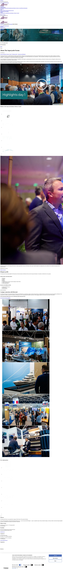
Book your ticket (2, 14)
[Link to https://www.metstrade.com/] (32, 504)
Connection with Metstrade (22, 54)
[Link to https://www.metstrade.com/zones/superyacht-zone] (32, 315)
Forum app (2, 2)
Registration (2, 6)
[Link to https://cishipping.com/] (32, 478)
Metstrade (1, 0)
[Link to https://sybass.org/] (32, 151)
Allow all (55, 555)
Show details (14, 568)
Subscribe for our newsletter (4, 11)
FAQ (6, 2)
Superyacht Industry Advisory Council (6, 54)
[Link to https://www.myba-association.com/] (32, 131)
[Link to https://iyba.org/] (32, 124)
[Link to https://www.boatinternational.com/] (32, 498)
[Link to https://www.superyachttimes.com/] (32, 511)
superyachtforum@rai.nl (3, 540)
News (1, 9)
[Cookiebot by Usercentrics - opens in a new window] (6, 568)
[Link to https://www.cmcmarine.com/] (32, 484)
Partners (1, 12)
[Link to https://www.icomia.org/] (32, 118)
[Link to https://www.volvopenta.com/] (32, 491)
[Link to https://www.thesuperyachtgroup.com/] (32, 464)
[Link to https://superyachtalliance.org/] (32, 144)
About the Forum (2, 7)
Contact (8, 2)
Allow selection (55, 558)
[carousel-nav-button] (0, 458)
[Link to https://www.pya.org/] (32, 137)
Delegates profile (14, 54)
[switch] (31, 565)
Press (4, 2)
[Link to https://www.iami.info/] (32, 111)
